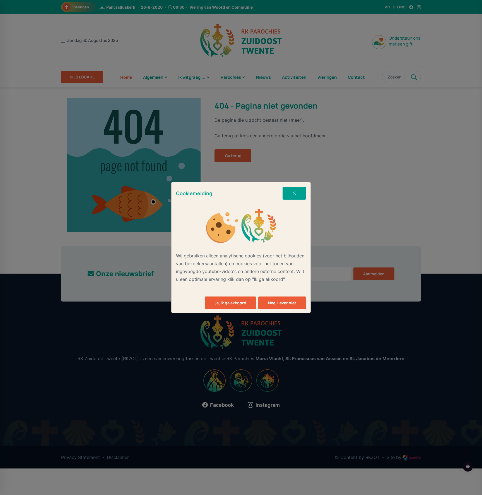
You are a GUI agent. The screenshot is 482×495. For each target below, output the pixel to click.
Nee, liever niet (282, 302)
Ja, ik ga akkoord (230, 302)
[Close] (294, 193)
